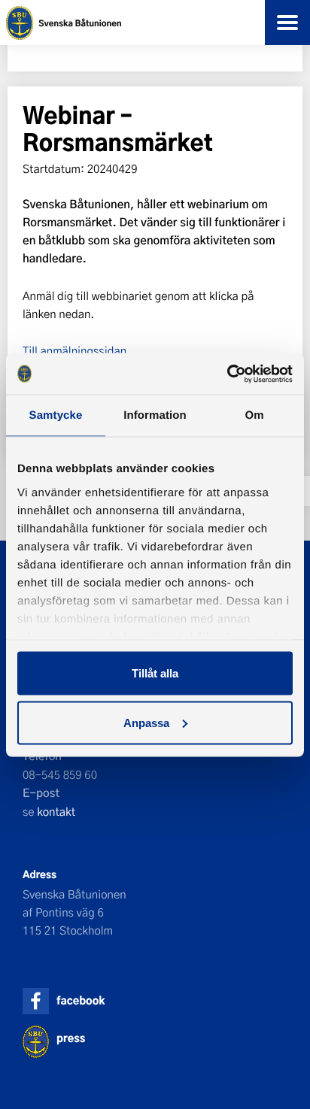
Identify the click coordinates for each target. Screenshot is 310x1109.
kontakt (56, 811)
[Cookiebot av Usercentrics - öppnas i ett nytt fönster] (227, 373)
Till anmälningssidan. (76, 350)
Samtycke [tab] (56, 415)
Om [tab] (254, 415)
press (70, 1038)
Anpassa (146, 722)
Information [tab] (155, 415)
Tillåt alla (155, 673)
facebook (80, 1000)
